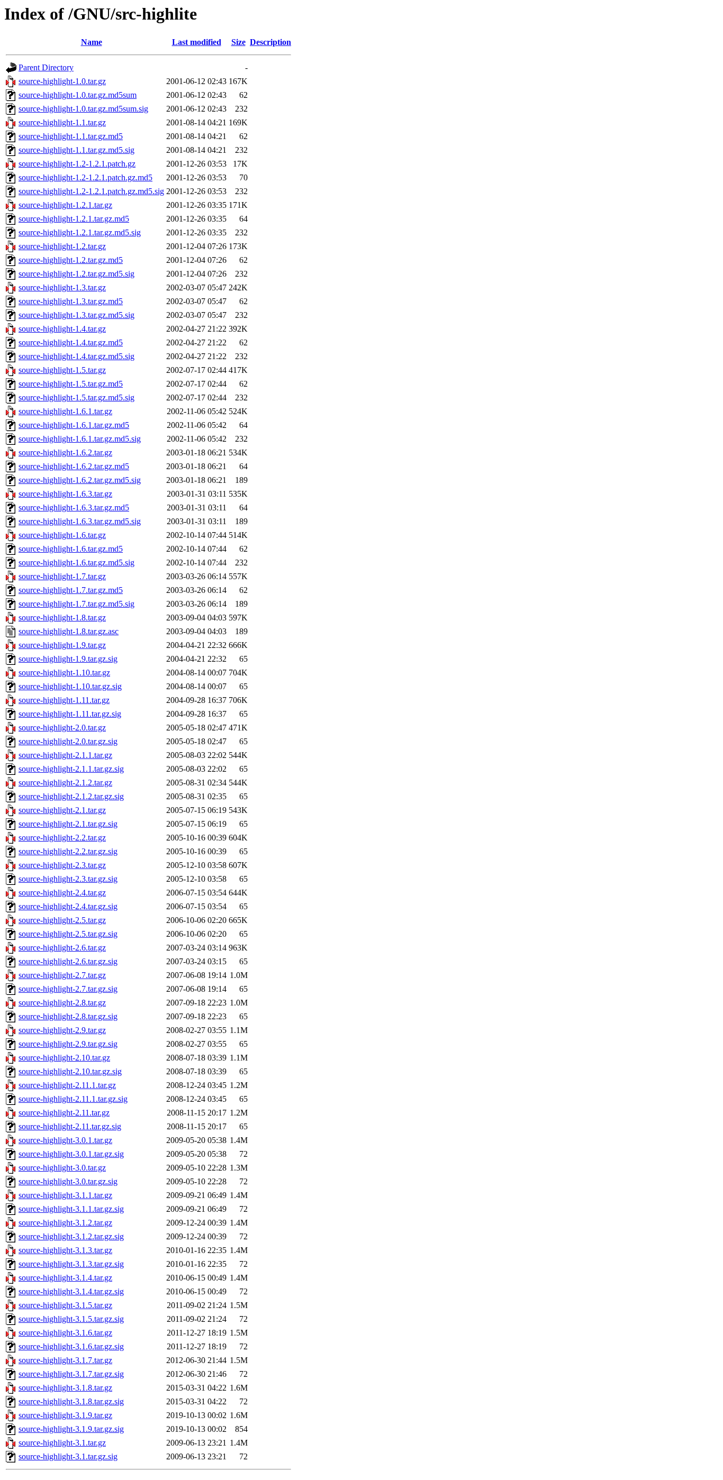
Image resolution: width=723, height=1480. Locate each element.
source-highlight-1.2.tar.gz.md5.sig (76, 273)
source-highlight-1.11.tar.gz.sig (70, 713)
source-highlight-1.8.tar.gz (62, 617)
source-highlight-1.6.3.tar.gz (65, 493)
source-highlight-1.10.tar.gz (64, 672)
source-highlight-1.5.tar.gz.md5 (71, 383)
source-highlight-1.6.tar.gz (62, 535)
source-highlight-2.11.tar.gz (64, 1112)
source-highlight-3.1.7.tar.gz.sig (71, 1373)
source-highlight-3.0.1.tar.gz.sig (71, 1153)
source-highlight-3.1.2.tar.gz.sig (71, 1236)
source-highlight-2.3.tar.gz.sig (68, 878)
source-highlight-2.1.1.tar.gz (65, 755)
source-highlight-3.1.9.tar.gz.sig (71, 1428)
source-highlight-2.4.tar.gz (62, 892)
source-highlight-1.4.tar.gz (62, 328)
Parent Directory (46, 67)
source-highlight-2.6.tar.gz (62, 947)
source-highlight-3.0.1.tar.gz (65, 1140)
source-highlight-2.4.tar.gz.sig (68, 906)
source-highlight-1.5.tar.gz (62, 370)
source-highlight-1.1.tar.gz (62, 122)
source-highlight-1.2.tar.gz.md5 (71, 259)
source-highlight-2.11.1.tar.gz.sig (73, 1098)
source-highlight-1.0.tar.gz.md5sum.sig (83, 108)
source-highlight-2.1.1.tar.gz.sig (71, 768)
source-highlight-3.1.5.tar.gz (65, 1305)
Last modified (196, 42)
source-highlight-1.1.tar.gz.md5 (71, 136)
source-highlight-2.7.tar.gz (62, 975)
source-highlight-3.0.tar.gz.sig (68, 1181)
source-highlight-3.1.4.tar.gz (65, 1277)
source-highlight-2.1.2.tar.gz (65, 782)
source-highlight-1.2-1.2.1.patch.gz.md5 (85, 177)
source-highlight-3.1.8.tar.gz (65, 1387)
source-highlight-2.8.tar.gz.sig (68, 1016)
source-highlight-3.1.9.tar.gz (65, 1415)
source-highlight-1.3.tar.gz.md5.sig (76, 314)
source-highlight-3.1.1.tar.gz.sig (71, 1208)
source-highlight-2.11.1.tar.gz (67, 1085)
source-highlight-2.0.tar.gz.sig (68, 741)
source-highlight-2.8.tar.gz (62, 1002)
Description (270, 42)
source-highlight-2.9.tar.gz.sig (68, 1043)
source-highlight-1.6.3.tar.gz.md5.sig (80, 521)
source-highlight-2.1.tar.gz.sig (68, 823)
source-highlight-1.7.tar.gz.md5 (71, 590)
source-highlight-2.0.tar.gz (62, 727)
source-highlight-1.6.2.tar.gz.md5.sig (80, 480)
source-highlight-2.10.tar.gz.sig (70, 1071)
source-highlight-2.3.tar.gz (62, 865)
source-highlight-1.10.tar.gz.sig (70, 686)
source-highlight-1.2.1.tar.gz (65, 204)
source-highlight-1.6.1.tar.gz (65, 411)
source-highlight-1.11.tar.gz (64, 700)
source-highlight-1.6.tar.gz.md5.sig (76, 562)
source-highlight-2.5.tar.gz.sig (68, 933)
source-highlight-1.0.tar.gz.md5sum (78, 94)
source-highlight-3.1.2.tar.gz (65, 1222)
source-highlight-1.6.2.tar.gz (65, 452)
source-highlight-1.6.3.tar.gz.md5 (74, 507)
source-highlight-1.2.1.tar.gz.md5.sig (80, 232)
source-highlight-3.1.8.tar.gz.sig (71, 1401)
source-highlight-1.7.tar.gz (62, 576)
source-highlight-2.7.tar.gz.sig (68, 988)
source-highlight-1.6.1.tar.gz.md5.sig (80, 438)
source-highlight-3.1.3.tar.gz (65, 1250)
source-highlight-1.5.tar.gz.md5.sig (76, 397)
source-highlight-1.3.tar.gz (62, 287)
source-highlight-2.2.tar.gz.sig (68, 851)
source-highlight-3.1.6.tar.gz (65, 1332)
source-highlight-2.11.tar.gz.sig (70, 1126)
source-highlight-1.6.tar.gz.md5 (71, 548)
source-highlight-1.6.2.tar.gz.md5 (74, 466)
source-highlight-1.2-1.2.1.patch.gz (77, 163)
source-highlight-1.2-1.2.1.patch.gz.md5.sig (91, 191)
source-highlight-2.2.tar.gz (62, 837)
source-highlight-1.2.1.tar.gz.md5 (74, 218)
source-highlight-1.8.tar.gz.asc (69, 631)
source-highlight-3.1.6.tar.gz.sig (71, 1346)
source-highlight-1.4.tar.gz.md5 (71, 342)
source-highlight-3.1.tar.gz (62, 1442)
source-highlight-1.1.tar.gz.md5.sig (76, 149)
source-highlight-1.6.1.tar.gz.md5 (74, 425)
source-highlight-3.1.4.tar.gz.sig (71, 1291)
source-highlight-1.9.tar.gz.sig (68, 658)
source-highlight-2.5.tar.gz (62, 920)
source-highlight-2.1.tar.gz (62, 810)
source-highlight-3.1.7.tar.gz (65, 1360)
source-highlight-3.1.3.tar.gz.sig (71, 1263)
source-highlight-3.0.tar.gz (62, 1167)
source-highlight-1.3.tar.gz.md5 (71, 301)
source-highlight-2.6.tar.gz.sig (68, 961)
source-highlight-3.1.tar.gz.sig (68, 1456)
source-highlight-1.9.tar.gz (62, 645)
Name (91, 42)
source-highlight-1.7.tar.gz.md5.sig (76, 603)
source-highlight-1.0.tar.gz (62, 81)
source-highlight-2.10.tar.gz (64, 1057)
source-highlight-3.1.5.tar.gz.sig (71, 1318)
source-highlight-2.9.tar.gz (62, 1030)
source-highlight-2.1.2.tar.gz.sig (71, 796)
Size (238, 42)
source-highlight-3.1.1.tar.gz (65, 1195)
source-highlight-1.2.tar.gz (62, 246)
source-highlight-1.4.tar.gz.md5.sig (76, 356)
